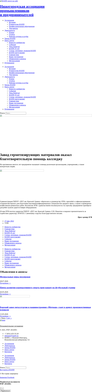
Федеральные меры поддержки (15, 277)
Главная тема (14, 55)
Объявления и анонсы (17, 59)
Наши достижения (16, 57)
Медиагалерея (14, 61)
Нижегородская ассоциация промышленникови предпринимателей (22, 10)
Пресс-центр (9, 40)
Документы (13, 28)
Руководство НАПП (16, 24)
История (12, 22)
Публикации (9, 63)
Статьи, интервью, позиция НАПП (22, 51)
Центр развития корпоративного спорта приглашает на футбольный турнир (37, 287)
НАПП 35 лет (14, 49)
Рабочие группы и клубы (18, 36)
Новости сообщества (17, 43)
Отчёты (12, 34)
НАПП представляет (17, 53)
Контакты (8, 352)
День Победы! (14, 47)
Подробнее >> (5, 283)
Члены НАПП (9, 38)
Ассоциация (9, 20)
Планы (11, 32)
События (12, 45)
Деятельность (9, 30)
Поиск (2, 113)
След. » (9, 318)
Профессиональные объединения (21, 26)
